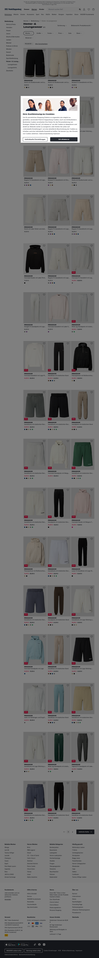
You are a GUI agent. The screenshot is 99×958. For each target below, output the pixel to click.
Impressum (56, 133)
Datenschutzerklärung (46, 133)
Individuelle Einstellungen (35, 139)
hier (67, 131)
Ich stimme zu (63, 139)
